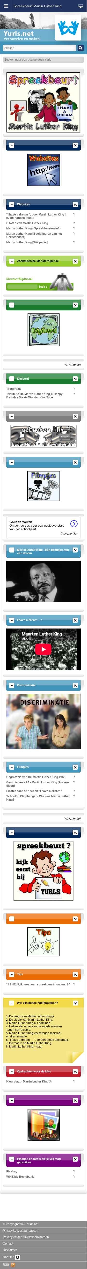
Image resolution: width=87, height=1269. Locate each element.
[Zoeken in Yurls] (81, 48)
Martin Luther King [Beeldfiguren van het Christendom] (34, 235)
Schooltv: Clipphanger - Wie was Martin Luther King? (38, 798)
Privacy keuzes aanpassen (20, 1230)
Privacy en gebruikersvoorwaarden (26, 1237)
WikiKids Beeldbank (20, 1176)
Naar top (9, 1257)
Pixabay (11, 1171)
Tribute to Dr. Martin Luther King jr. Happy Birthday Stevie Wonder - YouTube (34, 395)
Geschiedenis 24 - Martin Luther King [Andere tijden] (37, 784)
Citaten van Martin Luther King (27, 223)
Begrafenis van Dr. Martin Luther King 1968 (35, 777)
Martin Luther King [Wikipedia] (27, 242)
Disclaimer (10, 1250)
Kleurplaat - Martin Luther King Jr (29, 1081)
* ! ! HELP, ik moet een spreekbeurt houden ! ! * (38, 984)
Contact (8, 1243)
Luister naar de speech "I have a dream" (34, 791)
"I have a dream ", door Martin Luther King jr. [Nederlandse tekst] (36, 216)
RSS (7, 1264)
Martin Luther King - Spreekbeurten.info (33, 228)
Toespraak (13, 388)
